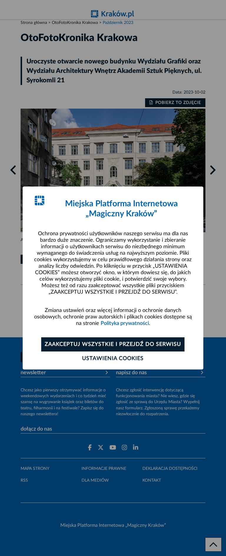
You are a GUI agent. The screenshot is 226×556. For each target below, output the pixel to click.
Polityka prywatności (125, 323)
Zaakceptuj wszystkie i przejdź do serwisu (113, 344)
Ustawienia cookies (113, 358)
